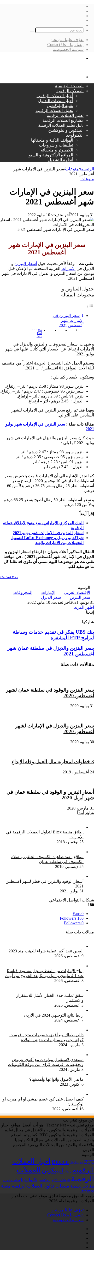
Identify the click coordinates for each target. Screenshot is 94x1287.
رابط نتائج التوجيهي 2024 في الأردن (54, 1015)
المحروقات (22, 592)
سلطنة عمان (11, 1180)
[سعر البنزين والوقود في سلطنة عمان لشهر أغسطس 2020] (47, 680)
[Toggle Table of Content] (90, 306)
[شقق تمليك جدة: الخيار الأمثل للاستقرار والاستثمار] (42, 990)
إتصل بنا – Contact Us (65, 44)
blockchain (76, 1162)
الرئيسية (87, 169)
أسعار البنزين (25, 263)
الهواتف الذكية (61, 1180)
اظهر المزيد (84, 607)
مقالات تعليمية (82, 1186)
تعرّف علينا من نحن (67, 39)
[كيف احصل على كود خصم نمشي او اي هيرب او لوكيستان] (42, 1094)
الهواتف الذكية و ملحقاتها (52, 140)
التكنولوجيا (75, 135)
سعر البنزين (80, 597)
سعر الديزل (51, 597)
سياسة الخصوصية (68, 49)
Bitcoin (60, 1161)
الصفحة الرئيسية (69, 86)
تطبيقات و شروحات (56, 145)
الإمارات (48, 592)
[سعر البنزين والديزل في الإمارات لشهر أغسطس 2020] (47, 715)
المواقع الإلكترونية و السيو (51, 155)
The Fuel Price (39, 333)
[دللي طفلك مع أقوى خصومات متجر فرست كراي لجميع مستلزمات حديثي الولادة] (42, 1030)
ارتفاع (68, 1171)
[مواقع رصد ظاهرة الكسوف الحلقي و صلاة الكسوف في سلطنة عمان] (42, 852)
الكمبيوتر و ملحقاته (57, 150)
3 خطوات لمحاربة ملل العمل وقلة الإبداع (52, 761)
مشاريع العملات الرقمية (63, 120)
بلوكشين (44, 1180)
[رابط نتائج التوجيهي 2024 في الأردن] (52, 1010)
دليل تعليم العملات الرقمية (61, 125)
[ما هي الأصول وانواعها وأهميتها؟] (54, 1074)
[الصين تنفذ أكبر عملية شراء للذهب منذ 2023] (42, 946)
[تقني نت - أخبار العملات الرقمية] (65, 67)
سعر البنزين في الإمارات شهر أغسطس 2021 (68, 320)
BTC (89, 1162)
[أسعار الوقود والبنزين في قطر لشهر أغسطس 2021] (42, 876)
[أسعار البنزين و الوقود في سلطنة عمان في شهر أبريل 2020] (47, 782)
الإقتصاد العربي (77, 592)
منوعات (72, 169)
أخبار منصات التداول (55, 100)
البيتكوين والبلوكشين (66, 130)
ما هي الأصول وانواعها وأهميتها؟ (56, 1079)
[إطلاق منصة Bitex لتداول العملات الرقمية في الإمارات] (42, 827)
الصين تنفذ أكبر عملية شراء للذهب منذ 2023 (46, 951)
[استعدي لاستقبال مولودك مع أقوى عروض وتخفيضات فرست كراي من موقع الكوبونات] (42, 1054)
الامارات (68, 268)
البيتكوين (52, 1170)
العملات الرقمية (70, 91)
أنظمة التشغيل (60, 160)
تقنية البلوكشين (60, 105)
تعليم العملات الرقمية (65, 115)
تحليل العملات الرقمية (54, 110)
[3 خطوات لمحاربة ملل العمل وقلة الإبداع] (47, 751)
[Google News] (80, 617)
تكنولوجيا (29, 1179)
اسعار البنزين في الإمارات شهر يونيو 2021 (48, 532)
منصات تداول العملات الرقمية (40, 1186)
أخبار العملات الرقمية (55, 96)
